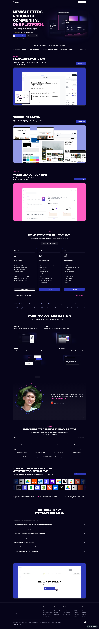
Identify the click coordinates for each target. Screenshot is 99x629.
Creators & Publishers (67, 608)
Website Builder (57, 610)
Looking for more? (82, 437)
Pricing (51, 2)
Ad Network (45, 2)
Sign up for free (82, 2)
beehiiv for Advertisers (47, 612)
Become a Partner (46, 616)
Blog (75, 608)
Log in (69, 2)
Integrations (56, 614)
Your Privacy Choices (43, 622)
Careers (44, 610)
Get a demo (74, 2)
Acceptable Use (35, 622)
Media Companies (66, 612)
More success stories (79, 417)
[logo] (16, 2)
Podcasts (56, 612)
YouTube (84, 608)
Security (49, 622)
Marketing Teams (66, 614)
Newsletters (56, 608)
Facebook (84, 610)
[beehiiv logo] (85, 622)
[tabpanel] (49, 400)
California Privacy (28, 622)
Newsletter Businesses (67, 610)
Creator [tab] (45, 377)
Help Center (76, 610)
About (44, 608)
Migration (76, 616)
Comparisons (76, 614)
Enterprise (40, 2)
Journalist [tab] (52, 377)
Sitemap (59, 622)
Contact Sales (79, 295)
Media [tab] (37, 377)
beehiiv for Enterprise (47, 614)
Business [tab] (61, 377)
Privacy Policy (25, 612)
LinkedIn (83, 616)
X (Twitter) (84, 614)
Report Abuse (54, 622)
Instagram (84, 612)
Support (76, 612)
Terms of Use (15, 622)
